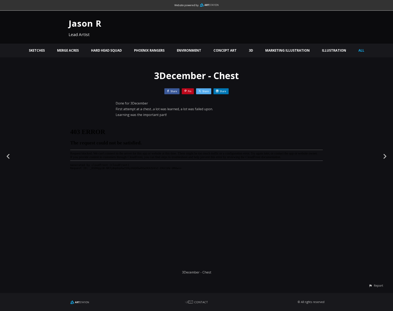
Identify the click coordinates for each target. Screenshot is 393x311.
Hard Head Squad (106, 50)
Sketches (37, 50)
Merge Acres (68, 50)
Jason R (85, 23)
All (361, 50)
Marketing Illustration (287, 50)
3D (251, 50)
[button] (376, 285)
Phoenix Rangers (149, 50)
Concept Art (225, 50)
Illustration (334, 50)
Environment (189, 50)
